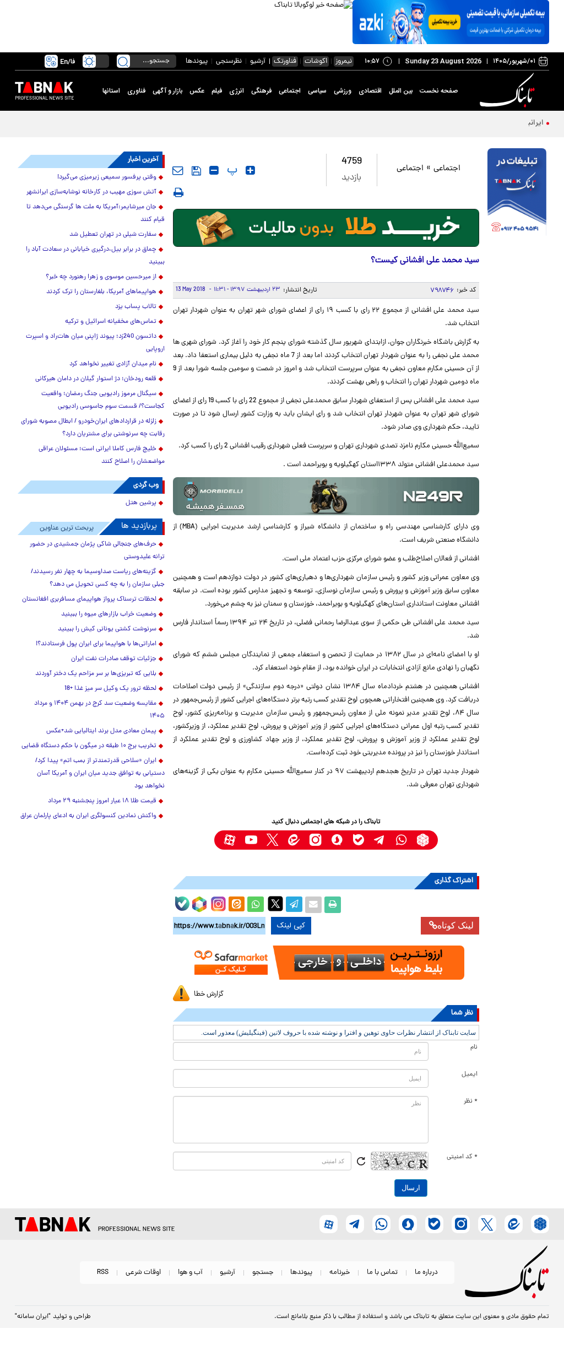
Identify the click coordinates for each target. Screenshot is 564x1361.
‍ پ (230, 170)
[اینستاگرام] (217, 902)
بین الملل (401, 90)
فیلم (217, 90)
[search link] (123, 61)
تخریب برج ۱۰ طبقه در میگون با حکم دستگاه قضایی (88, 746)
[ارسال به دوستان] (313, 904)
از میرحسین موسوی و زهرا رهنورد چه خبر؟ (101, 277)
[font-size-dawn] (214, 170)
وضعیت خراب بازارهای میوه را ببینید (108, 614)
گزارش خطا (209, 994)
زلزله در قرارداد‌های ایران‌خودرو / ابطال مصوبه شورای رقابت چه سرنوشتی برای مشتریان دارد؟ (93, 428)
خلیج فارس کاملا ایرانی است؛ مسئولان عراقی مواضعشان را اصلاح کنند (102, 455)
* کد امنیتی (462, 1157)
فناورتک (285, 61)
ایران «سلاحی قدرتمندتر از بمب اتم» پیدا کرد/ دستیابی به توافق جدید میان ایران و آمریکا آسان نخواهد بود (100, 773)
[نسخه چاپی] (332, 904)
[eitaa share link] (236, 904)
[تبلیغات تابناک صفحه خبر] (516, 193)
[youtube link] (251, 840)
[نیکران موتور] (326, 496)
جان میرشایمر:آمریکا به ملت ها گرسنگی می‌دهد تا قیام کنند (95, 213)
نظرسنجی (229, 61)
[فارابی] (326, 228)
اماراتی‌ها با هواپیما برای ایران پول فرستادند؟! (96, 644)
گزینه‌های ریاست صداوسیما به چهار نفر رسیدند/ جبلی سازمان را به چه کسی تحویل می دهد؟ (98, 578)
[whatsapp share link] (255, 904)
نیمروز (343, 61)
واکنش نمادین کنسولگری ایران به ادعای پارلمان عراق (88, 816)
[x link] (272, 840)
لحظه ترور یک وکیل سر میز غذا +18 (110, 689)
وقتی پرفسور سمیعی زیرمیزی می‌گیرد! (106, 177)
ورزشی (342, 90)
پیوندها (197, 61)
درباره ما (426, 1272)
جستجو (262, 1272)
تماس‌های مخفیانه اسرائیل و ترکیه (110, 322)
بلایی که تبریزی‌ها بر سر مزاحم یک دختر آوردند (95, 674)
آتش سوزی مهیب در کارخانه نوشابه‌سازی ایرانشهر (91, 192)
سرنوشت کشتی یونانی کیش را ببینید (107, 629)
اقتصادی (370, 90)
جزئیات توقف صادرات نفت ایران (113, 659)
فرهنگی (261, 90)
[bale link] (358, 840)
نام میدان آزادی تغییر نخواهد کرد (112, 364)
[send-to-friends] (178, 170)
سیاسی (317, 90)
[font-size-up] (250, 170)
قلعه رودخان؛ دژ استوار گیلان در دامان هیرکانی (95, 379)
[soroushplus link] (337, 840)
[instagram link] (315, 840)
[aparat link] (229, 840)
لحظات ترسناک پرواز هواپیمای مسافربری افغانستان (89, 599)
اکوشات (316, 61)
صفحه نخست (439, 90)
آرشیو (257, 61)
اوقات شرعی (143, 1272)
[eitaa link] (294, 840)
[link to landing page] (509, 91)
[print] (178, 192)
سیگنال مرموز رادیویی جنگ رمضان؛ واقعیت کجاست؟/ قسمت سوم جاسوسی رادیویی (103, 400)
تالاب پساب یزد (135, 307)
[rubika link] (423, 840)
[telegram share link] (294, 904)
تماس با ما (382, 1272)
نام (474, 1047)
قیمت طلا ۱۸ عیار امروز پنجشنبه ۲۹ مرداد (102, 801)
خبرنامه (339, 1272)
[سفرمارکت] (326, 963)
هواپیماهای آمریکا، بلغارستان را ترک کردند (101, 292)
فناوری (136, 90)
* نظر (471, 1101)
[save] (196, 171)
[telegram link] (380, 840)
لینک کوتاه (455, 925)
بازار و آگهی (167, 90)
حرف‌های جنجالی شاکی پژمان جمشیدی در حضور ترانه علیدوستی (97, 550)
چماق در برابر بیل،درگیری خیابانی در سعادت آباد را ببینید (95, 256)
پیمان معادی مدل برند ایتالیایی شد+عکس (101, 731)
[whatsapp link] (401, 840)
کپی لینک (291, 926)
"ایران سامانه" (33, 1317)
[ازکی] (450, 22)
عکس (196, 90)
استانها (111, 90)
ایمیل (470, 1074)
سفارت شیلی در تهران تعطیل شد (112, 235)
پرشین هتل (141, 503)
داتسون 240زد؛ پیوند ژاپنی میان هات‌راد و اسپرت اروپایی (95, 343)
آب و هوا (190, 1272)
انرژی (236, 90)
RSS (103, 1272)
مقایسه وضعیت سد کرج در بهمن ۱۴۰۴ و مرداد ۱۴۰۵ (99, 710)
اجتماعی (290, 90)
